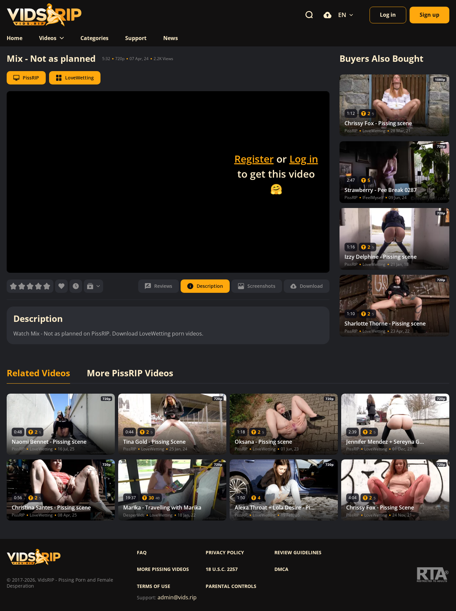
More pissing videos (163, 569)
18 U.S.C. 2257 (222, 569)
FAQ (142, 553)
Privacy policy (225, 553)
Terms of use (153, 586)
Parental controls (231, 586)
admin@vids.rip (177, 597)
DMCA (281, 569)
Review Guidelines (297, 553)
